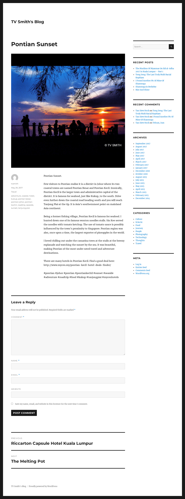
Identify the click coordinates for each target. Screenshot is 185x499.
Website (16, 389)
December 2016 (143, 171)
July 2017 (140, 149)
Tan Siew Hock (142, 110)
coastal (25, 196)
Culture (139, 219)
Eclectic (139, 222)
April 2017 (140, 159)
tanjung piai (24, 208)
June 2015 (140, 183)
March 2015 (141, 192)
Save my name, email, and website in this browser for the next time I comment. (51, 404)
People (139, 231)
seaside (29, 205)
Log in (138, 264)
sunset (14, 208)
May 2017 (140, 156)
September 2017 (143, 143)
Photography (142, 234)
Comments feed (143, 270)
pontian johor (17, 202)
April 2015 (140, 189)
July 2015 (140, 180)
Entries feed (141, 267)
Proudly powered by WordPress (43, 486)
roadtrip (21, 205)
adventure (16, 196)
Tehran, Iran (158, 123)
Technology (141, 237)
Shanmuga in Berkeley (146, 87)
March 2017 (141, 162)
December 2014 (143, 198)
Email (15, 375)
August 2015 (141, 177)
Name (15, 360)
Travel (14, 192)
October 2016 (142, 174)
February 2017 (142, 165)
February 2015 (142, 195)
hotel (31, 196)
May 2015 (140, 186)
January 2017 (141, 168)
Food (138, 225)
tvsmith (14, 183)
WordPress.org (142, 273)
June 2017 (140, 153)
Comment (17, 317)
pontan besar (24, 199)
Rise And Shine (142, 90)
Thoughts (140, 240)
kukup (14, 199)
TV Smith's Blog (27, 21)
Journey (139, 228)
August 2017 (141, 146)
